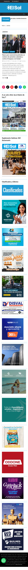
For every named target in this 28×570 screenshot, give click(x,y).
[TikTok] (7, 87)
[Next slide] (26, 1)
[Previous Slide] (24, 1)
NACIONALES (6, 51)
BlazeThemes (19, 564)
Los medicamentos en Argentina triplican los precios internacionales (12, 1)
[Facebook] (20, 87)
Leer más (4, 77)
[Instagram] (3, 87)
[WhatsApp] (24, 87)
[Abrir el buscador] (23, 14)
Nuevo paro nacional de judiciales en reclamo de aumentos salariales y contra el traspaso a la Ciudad (13, 57)
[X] (16, 87)
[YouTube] (11, 87)
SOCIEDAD (12, 51)
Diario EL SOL (7, 61)
